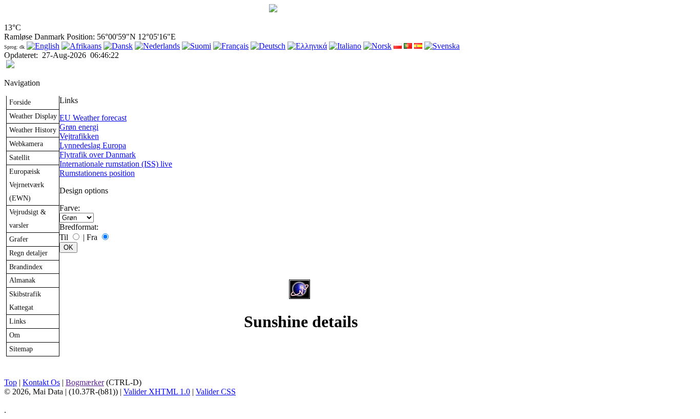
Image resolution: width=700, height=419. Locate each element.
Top (10, 382)
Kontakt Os (41, 382)
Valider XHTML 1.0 (156, 391)
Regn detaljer (28, 253)
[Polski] (398, 46)
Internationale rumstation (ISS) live (115, 163)
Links (17, 321)
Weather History (32, 130)
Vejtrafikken (79, 136)
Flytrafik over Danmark (97, 154)
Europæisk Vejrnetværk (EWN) (26, 184)
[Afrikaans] (81, 46)
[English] (43, 46)
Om (14, 335)
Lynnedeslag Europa (92, 145)
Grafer (18, 239)
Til (63, 237)
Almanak (22, 280)
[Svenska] (442, 46)
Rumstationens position (97, 173)
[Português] (408, 46)
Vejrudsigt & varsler (27, 218)
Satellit (19, 157)
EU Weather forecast (93, 117)
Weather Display (33, 116)
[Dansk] (118, 46)
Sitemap (21, 349)
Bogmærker (85, 382)
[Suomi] (196, 46)
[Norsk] (377, 46)
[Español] (418, 46)
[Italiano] (345, 46)
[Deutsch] (268, 46)
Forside (20, 102)
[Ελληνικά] (307, 46)
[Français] (231, 46)
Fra (92, 237)
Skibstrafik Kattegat (25, 300)
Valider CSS (216, 391)
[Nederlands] (157, 46)
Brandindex (26, 267)
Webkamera (26, 143)
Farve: (69, 208)
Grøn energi (78, 127)
